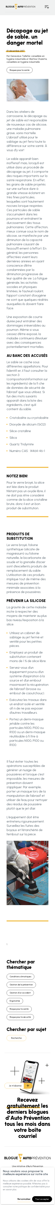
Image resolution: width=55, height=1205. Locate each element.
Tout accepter (42, 1199)
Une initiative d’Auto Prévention (27, 1166)
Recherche (16, 1038)
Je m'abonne (15, 1085)
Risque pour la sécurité (20, 1017)
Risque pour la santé (19, 1009)
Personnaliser (24, 1199)
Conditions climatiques (20, 976)
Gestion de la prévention (21, 984)
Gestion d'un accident (20, 993)
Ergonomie (15, 1001)
